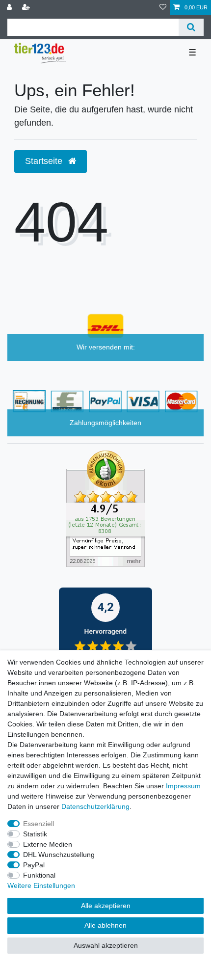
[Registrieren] (27, 7)
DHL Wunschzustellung (59, 854)
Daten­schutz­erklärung (95, 806)
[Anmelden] (10, 7)
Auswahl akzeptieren (106, 945)
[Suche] (191, 27)
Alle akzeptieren (106, 906)
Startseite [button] (45, 161)
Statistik (35, 834)
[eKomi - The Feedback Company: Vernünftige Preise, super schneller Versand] (105, 508)
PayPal (34, 865)
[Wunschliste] (163, 7)
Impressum (183, 786)
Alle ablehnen (105, 925)
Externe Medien (47, 844)
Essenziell (38, 824)
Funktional (39, 875)
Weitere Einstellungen (41, 885)
